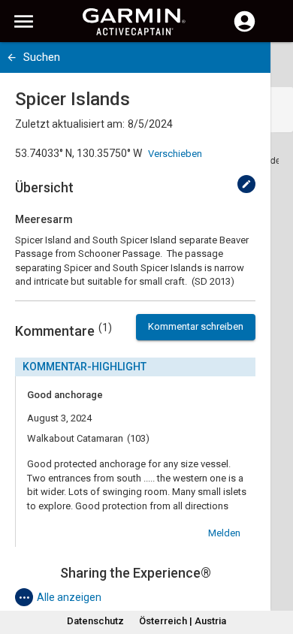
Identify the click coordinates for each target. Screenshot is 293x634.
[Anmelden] (244, 30)
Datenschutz (95, 620)
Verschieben (175, 153)
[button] (274, 565)
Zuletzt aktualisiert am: (70, 124)
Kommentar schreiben (195, 326)
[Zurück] (11, 57)
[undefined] (246, 184)
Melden (224, 533)
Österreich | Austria (182, 620)
